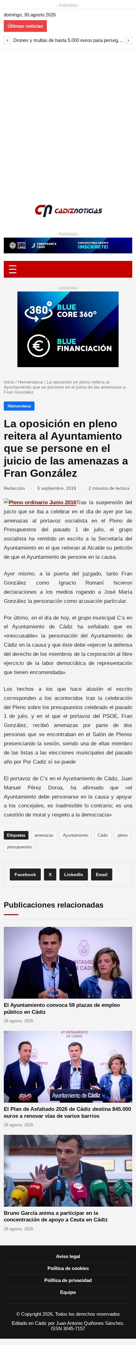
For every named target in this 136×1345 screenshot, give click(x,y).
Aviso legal (68, 1256)
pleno (122, 835)
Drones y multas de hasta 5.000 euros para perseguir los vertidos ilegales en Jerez (68, 40)
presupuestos (19, 847)
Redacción (14, 488)
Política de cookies (68, 1268)
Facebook (25, 874)
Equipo (68, 1292)
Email (102, 874)
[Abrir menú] (68, 269)
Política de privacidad (68, 1280)
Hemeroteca (30, 381)
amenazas (43, 835)
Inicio (9, 381)
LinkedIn (73, 874)
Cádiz (103, 835)
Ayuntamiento (75, 835)
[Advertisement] (68, 120)
